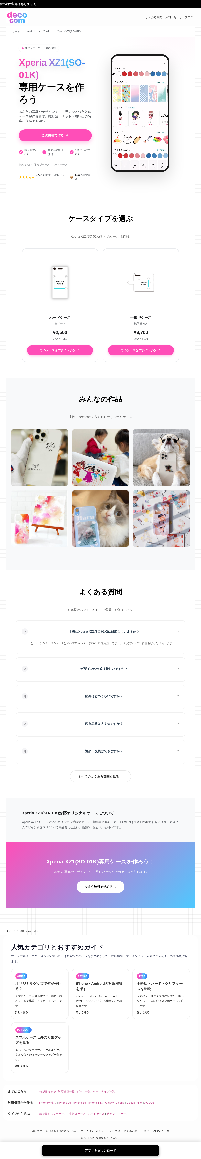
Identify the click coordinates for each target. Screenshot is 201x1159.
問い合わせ (130, 1131)
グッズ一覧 (84, 1091)
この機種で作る (53, 135)
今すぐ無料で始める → (100, 886)
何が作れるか (47, 1091)
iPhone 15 (79, 1102)
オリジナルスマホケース (155, 1131)
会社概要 (37, 1131)
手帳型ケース (77, 1113)
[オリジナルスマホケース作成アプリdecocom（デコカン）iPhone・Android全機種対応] (17, 17)
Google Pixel (134, 1102)
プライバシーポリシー (93, 1131)
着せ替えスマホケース (53, 1113)
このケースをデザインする (57, 350)
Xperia (120, 1102)
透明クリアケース (118, 1113)
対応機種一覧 (66, 1091)
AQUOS (149, 1102)
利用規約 (115, 1131)
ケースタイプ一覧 (104, 1091)
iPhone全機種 (47, 1102)
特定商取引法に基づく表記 (61, 1131)
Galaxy (109, 1102)
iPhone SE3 (95, 1102)
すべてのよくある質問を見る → (100, 776)
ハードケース (96, 1113)
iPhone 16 (64, 1102)
